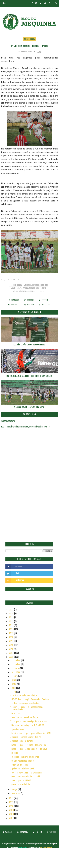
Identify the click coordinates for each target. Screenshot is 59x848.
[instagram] (36, 3)
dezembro (16, 660)
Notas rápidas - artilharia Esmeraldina (28, 745)
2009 (11, 810)
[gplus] (50, 3)
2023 (11, 617)
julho (14, 680)
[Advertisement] (29, 508)
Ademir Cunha (29, 39)
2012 (11, 798)
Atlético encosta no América (23, 695)
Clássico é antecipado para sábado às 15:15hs (31, 733)
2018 (11, 637)
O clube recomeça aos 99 (22, 761)
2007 (11, 818)
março (14, 789)
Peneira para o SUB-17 (20, 780)
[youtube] (45, 3)
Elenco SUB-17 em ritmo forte (24, 717)
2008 (11, 814)
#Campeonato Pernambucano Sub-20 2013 (28, 288)
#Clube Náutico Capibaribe (24, 291)
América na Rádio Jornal (21, 741)
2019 (11, 633)
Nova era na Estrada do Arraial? (25, 776)
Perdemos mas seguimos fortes (24, 703)
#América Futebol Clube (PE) (36, 285)
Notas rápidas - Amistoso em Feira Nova (28, 749)
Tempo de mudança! (19, 765)
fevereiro (16, 793)
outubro (15, 668)
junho (14, 684)
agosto (14, 676)
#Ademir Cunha (15, 285)
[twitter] (41, 3)
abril (13, 692)
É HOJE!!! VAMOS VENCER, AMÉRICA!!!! (26, 772)
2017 (11, 641)
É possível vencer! (18, 729)
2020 (11, 629)
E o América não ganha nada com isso (29, 344)
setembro (16, 672)
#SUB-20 (41, 291)
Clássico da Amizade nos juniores (29, 407)
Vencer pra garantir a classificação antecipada (26, 708)
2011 (11, 802)
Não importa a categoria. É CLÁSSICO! (27, 725)
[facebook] (32, 3)
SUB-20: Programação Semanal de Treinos (29, 699)
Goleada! (14, 753)
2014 (11, 653)
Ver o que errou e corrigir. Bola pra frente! (30, 721)
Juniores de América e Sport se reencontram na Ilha (29, 376)
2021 (11, 625)
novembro (16, 664)
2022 (11, 621)
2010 (11, 806)
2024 (11, 613)
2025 (11, 609)
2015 (11, 649)
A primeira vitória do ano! (22, 768)
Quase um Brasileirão (20, 784)
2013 (11, 657)
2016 (11, 645)
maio (13, 688)
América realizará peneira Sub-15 (25, 737)
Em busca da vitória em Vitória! (24, 757)
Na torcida (15, 713)
